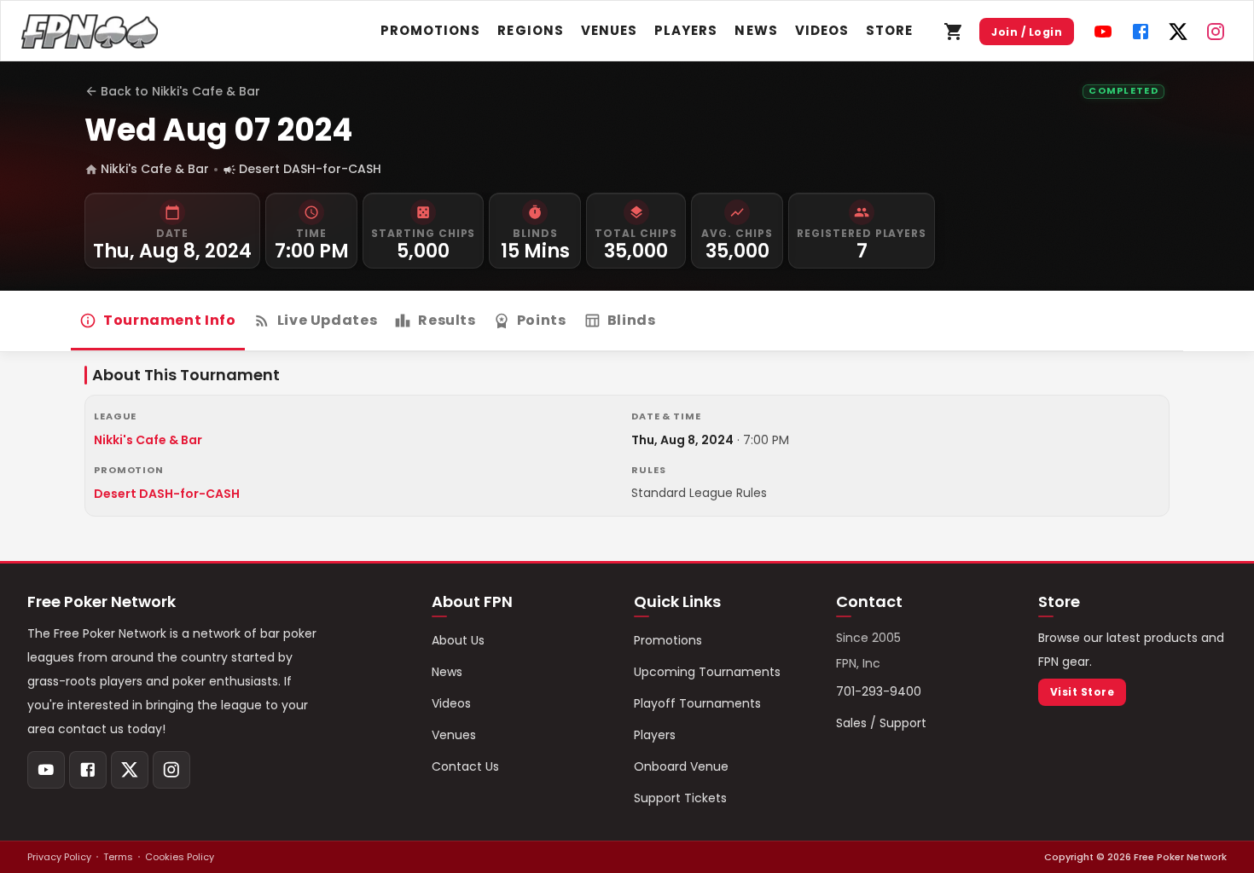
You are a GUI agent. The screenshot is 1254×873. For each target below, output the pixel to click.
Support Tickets (680, 798)
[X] (1178, 31)
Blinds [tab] (631, 320)
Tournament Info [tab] (169, 320)
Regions (530, 30)
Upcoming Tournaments (707, 671)
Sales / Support (881, 722)
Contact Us (465, 766)
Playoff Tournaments (697, 703)
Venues (609, 30)
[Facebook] (1140, 31)
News (755, 30)
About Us (458, 640)
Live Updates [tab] (327, 320)
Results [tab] (446, 320)
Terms (118, 857)
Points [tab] (541, 320)
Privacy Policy (59, 857)
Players (685, 30)
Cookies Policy (179, 857)
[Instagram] (1216, 31)
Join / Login (1026, 32)
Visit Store (1082, 692)
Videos (822, 30)
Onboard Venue (681, 766)
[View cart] (954, 31)
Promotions (430, 30)
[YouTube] (1103, 31)
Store (889, 30)
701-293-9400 (878, 691)
